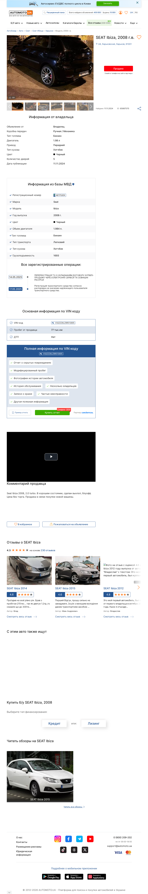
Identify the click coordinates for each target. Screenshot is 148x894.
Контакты (21, 842)
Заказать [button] (107, 3)
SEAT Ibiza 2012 (113, 588)
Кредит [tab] (54, 723)
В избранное (24, 524)
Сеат (28, 31)
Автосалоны (52, 22)
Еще (132, 23)
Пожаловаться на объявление (70, 524)
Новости (119, 23)
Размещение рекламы (28, 846)
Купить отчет (57, 412)
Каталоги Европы (72, 23)
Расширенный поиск (56, 12)
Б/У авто (15, 23)
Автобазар (11, 31)
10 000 (112, 12)
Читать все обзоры (73, 807)
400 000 (97, 12)
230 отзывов (48, 550)
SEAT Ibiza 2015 (65, 588)
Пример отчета (21, 412)
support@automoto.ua (119, 845)
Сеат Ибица (37, 31)
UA (131, 12)
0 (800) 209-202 (122, 837)
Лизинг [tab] (94, 723)
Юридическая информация (24, 853)
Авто (21, 31)
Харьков (49, 31)
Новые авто (32, 23)
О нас (19, 837)
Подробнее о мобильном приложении (74, 868)
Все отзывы (99, 22)
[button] (91, 67)
